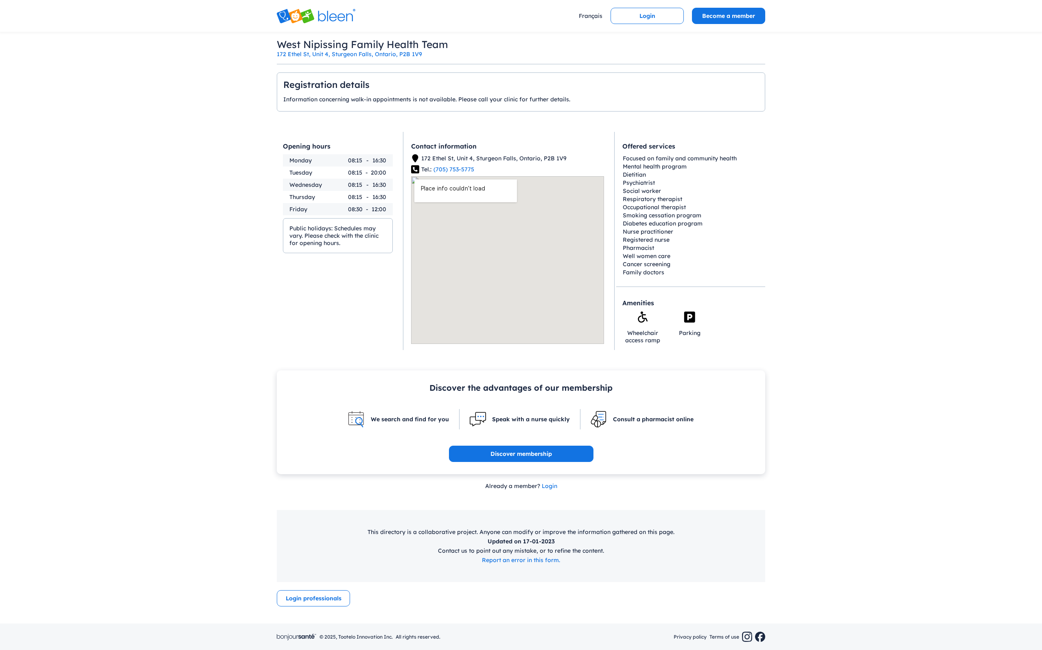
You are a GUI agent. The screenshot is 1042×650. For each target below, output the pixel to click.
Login (549, 486)
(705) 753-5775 (453, 169)
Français (590, 16)
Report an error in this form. (521, 560)
